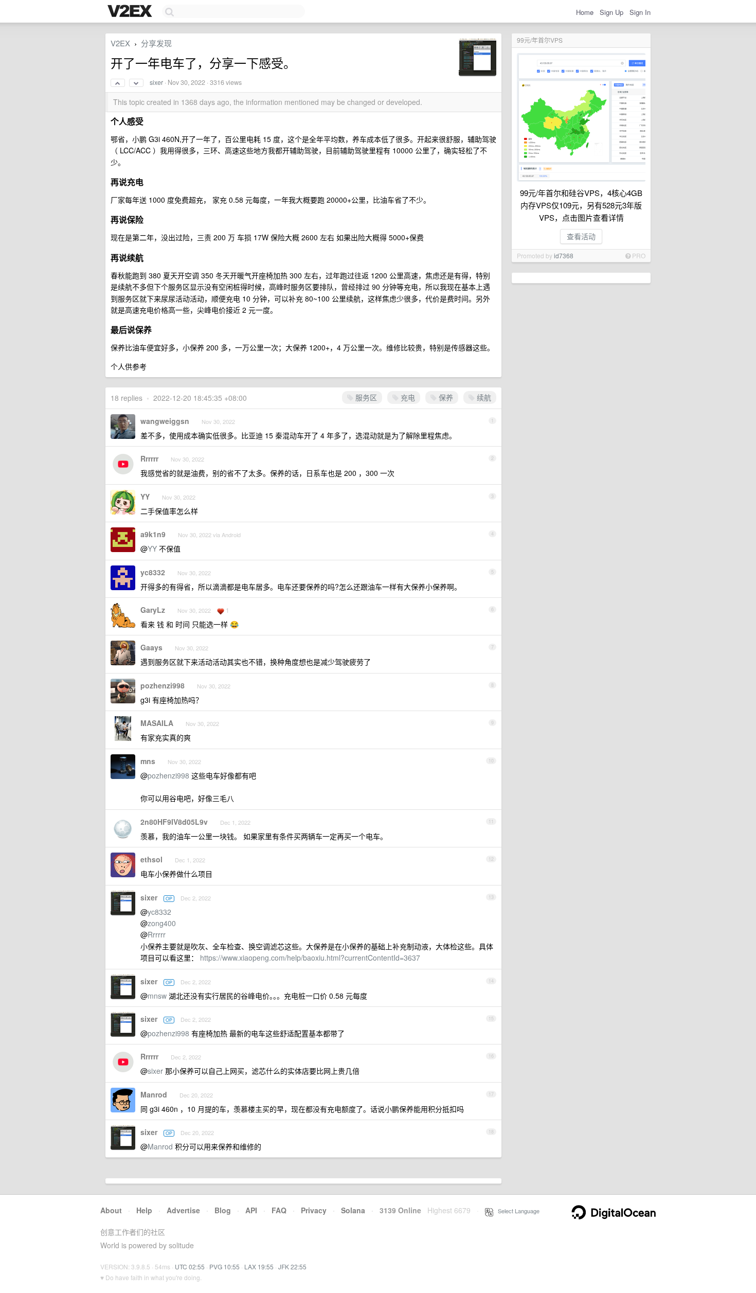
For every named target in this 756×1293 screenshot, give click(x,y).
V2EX (120, 43)
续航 (483, 397)
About (111, 1210)
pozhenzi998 (162, 685)
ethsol (151, 859)
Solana (353, 1210)
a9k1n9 (153, 534)
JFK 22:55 (292, 1266)
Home (584, 12)
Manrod (153, 1094)
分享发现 (156, 43)
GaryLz (152, 610)
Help (144, 1210)
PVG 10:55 (224, 1266)
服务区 (365, 397)
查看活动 (581, 236)
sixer (156, 82)
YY (145, 496)
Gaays (151, 647)
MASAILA (156, 723)
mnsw (157, 995)
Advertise (183, 1210)
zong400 (162, 923)
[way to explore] (131, 12)
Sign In (640, 12)
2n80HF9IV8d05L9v (174, 822)
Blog (222, 1210)
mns (147, 761)
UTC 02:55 (190, 1266)
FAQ (279, 1210)
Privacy (314, 1210)
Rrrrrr (149, 458)
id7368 (563, 255)
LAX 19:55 (259, 1266)
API (251, 1210)
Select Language (516, 1211)
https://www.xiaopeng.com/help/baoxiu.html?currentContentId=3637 (310, 957)
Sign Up (611, 12)
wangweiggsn (164, 421)
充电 (407, 397)
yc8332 (152, 572)
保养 (445, 397)
